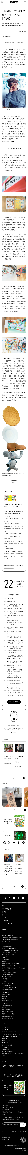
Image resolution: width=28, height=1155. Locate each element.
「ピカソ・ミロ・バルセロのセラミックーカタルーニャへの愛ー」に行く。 (15, 691)
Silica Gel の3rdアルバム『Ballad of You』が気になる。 (15, 612)
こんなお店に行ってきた (7, 974)
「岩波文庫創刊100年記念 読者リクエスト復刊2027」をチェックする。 (15, 651)
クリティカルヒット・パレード (8, 970)
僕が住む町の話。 (6, 994)
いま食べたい (5, 957)
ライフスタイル (7, 924)
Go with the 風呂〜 (7, 941)
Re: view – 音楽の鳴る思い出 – (9, 948)
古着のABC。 (5, 996)
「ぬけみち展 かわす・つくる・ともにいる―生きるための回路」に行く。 (15, 636)
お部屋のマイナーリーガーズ (8, 966)
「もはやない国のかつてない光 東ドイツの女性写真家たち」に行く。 (15, 647)
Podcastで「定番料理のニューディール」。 (12, 1034)
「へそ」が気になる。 (11, 601)
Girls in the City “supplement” (10, 939)
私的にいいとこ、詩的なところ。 (9, 1018)
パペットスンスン (6, 981)
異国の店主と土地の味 (7, 1011)
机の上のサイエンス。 (7, 1007)
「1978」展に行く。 (11, 599)
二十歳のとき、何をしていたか (9, 987)
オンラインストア (22, 1132)
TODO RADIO (5, 1038)
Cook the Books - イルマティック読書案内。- (13, 937)
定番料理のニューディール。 (8, 1001)
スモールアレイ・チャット (7, 1049)
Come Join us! (6, 1132)
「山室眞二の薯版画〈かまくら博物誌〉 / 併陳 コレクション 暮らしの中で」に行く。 (15, 671)
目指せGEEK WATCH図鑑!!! (8, 1014)
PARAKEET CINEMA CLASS (9, 1032)
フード (4, 918)
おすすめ (4, 961)
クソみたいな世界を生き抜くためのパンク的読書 (13, 968)
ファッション (6, 921)
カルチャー (6, 912)
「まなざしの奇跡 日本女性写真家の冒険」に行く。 (15, 628)
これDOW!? (5, 1047)
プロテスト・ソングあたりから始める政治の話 (12, 1054)
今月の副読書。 (5, 992)
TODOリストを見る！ (14, 702)
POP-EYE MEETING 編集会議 (9, 1036)
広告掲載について (6, 1137)
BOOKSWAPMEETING (7, 935)
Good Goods (5, 944)
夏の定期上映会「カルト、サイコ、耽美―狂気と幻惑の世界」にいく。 (15, 605)
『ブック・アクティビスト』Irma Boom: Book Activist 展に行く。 (14, 676)
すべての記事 (7, 909)
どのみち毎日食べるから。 (8, 1051)
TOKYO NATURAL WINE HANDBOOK (11, 1069)
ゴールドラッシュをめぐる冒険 (9, 972)
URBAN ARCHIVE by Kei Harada (10, 950)
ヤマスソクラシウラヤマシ (8, 983)
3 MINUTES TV (6, 933)
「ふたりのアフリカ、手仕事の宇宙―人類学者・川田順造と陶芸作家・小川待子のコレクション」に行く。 (15, 656)
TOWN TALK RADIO (7, 1040)
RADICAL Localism (7, 946)
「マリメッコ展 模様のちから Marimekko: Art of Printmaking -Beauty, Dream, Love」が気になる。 (15, 683)
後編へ (14, 482)
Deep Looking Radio (7, 1029)
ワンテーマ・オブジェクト (7, 985)
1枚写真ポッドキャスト (7, 1027)
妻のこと (4, 998)
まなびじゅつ (5, 1056)
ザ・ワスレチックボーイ (7, 976)
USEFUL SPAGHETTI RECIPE (9, 952)
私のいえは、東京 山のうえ (8, 1016)
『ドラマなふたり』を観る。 (12, 620)
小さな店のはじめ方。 (7, 1005)
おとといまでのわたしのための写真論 (10, 963)
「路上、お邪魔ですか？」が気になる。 (15, 688)
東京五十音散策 (6, 1009)
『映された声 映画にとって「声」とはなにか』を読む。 (15, 623)
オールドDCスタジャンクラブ (8, 959)
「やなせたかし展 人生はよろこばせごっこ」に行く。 (15, 666)
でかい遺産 (5, 979)
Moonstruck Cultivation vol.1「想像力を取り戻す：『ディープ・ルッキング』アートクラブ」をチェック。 (15, 642)
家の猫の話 (5, 1003)
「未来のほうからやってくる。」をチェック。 (15, 695)
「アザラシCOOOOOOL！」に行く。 (15, 608)
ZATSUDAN (5, 1043)
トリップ (5, 915)
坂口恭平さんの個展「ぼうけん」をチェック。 (15, 616)
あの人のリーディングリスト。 (8, 955)
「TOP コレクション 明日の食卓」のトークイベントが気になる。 (15, 662)
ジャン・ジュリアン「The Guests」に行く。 (15, 632)
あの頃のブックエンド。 (7, 1045)
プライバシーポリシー (16, 1117)
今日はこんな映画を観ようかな (9, 990)
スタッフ (14, 1132)
